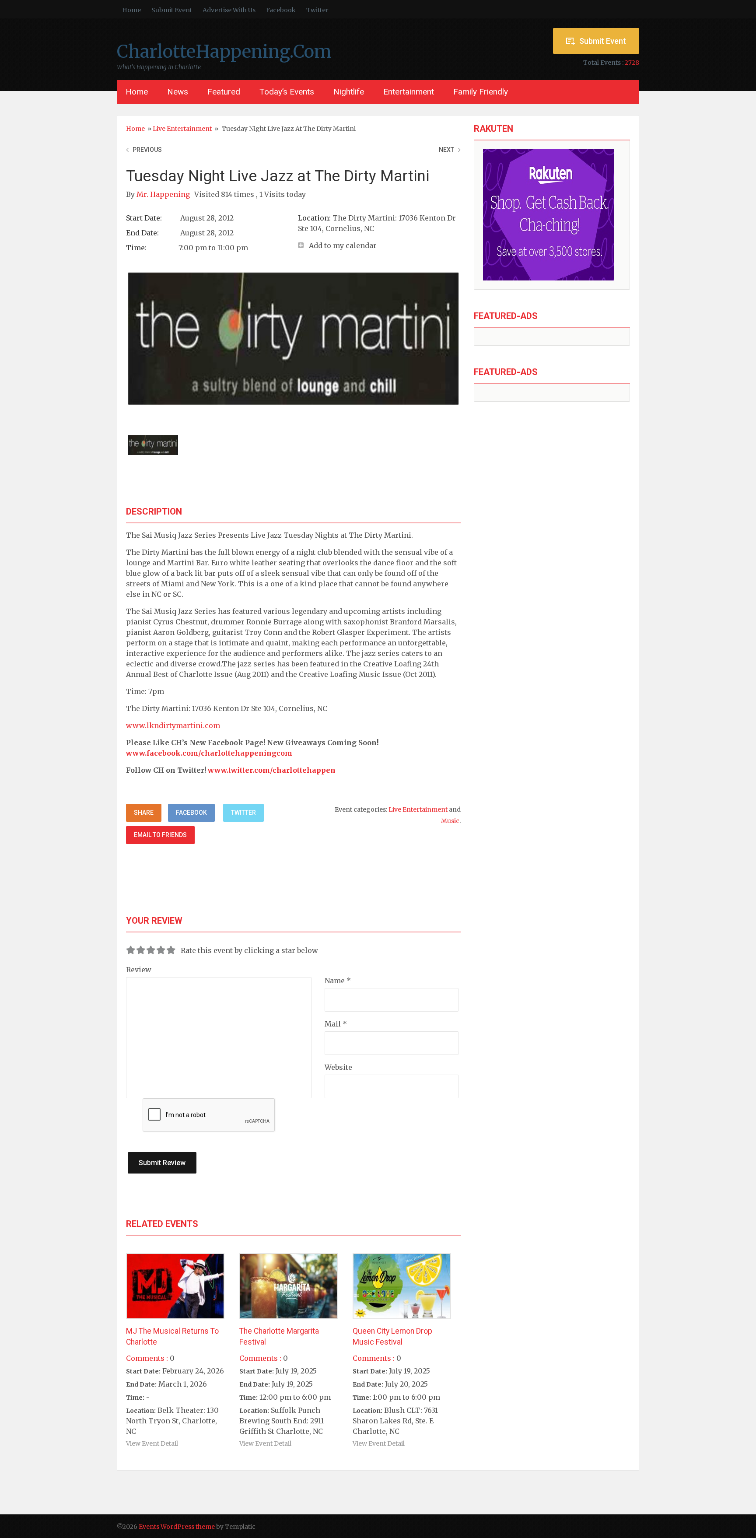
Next (446, 149)
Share (144, 812)
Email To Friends (160, 834)
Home (131, 10)
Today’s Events (286, 92)
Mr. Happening (164, 194)
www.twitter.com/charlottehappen (272, 770)
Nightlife (348, 92)
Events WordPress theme (177, 1527)
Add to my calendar (343, 245)
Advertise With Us (229, 10)
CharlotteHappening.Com (224, 52)
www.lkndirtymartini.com (173, 725)
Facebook (281, 10)
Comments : (147, 1358)
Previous (147, 149)
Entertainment (408, 92)
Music (450, 821)
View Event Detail (152, 1443)
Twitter (317, 10)
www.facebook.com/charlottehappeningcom (209, 753)
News (177, 92)
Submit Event (171, 10)
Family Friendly (480, 92)
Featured (223, 92)
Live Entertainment (182, 129)
